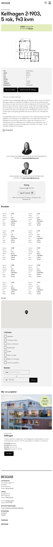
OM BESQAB (4, 520)
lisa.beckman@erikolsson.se (30, 158)
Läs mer (30, 28)
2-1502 (38, 248)
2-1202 (12, 231)
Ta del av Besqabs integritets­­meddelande (12, 508)
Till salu (9, 453)
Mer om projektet (10, 90)
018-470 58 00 (9, 497)
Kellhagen (8, 436)
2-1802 (12, 265)
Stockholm (4, 513)
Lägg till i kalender (25, 193)
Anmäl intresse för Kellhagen (28, 90)
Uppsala (3, 515)
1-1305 (12, 213)
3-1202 (12, 282)
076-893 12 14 (17, 158)
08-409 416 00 (9, 488)
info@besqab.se (9, 501)
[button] (50, 3)
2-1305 (12, 248)
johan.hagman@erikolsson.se (30, 178)
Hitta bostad (5, 511)
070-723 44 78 (17, 178)
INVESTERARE (4, 524)
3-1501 (38, 282)
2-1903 (38, 265)
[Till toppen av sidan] (50, 466)
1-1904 (38, 213)
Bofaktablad (9, 130)
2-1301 (38, 231)
